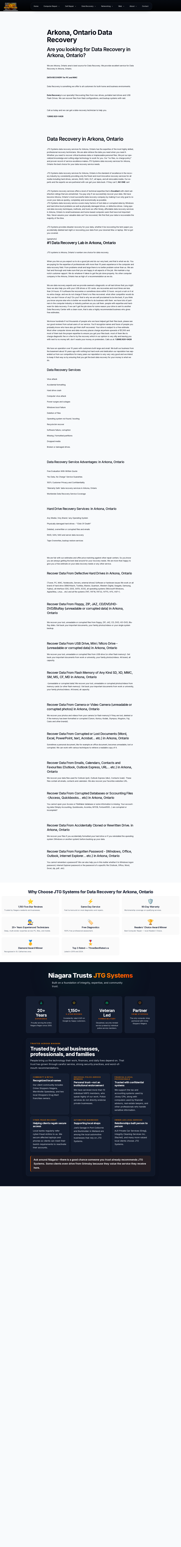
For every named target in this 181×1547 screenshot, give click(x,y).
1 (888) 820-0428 (55, 116)
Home (36, 6)
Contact (145, 6)
